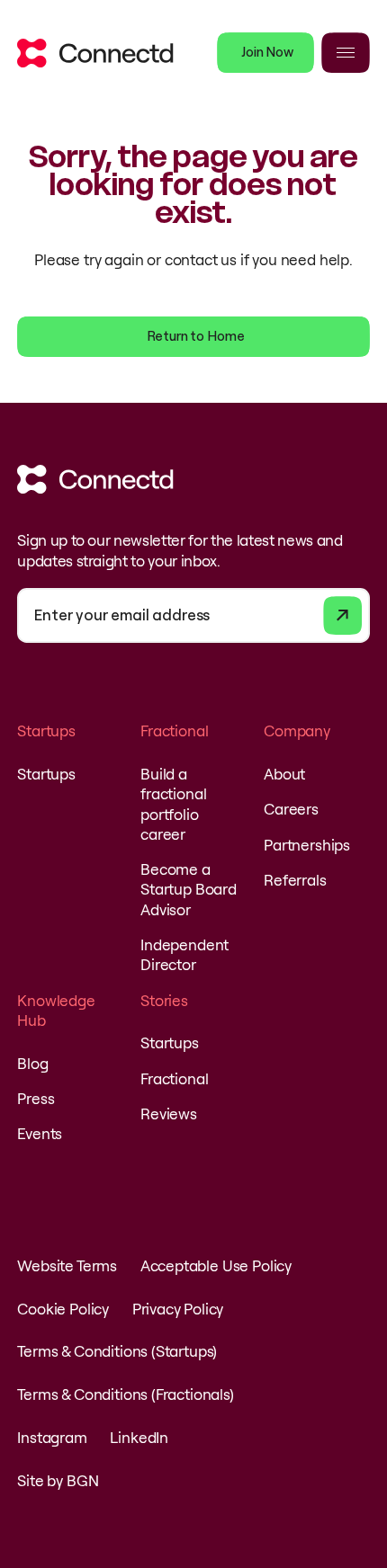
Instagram (51, 1437)
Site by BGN (57, 1480)
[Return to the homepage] (95, 53)
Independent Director (184, 954)
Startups (46, 773)
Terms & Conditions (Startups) (117, 1350)
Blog (32, 1063)
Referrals (295, 879)
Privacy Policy (178, 1308)
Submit (342, 615)
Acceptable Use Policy (216, 1265)
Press (35, 1098)
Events (39, 1133)
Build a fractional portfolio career (173, 803)
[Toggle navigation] (345, 52)
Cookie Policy (63, 1308)
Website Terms (67, 1265)
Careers (291, 808)
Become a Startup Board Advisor (188, 889)
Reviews (168, 1113)
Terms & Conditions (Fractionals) (125, 1394)
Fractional (174, 1078)
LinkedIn (139, 1437)
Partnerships (307, 844)
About (284, 773)
